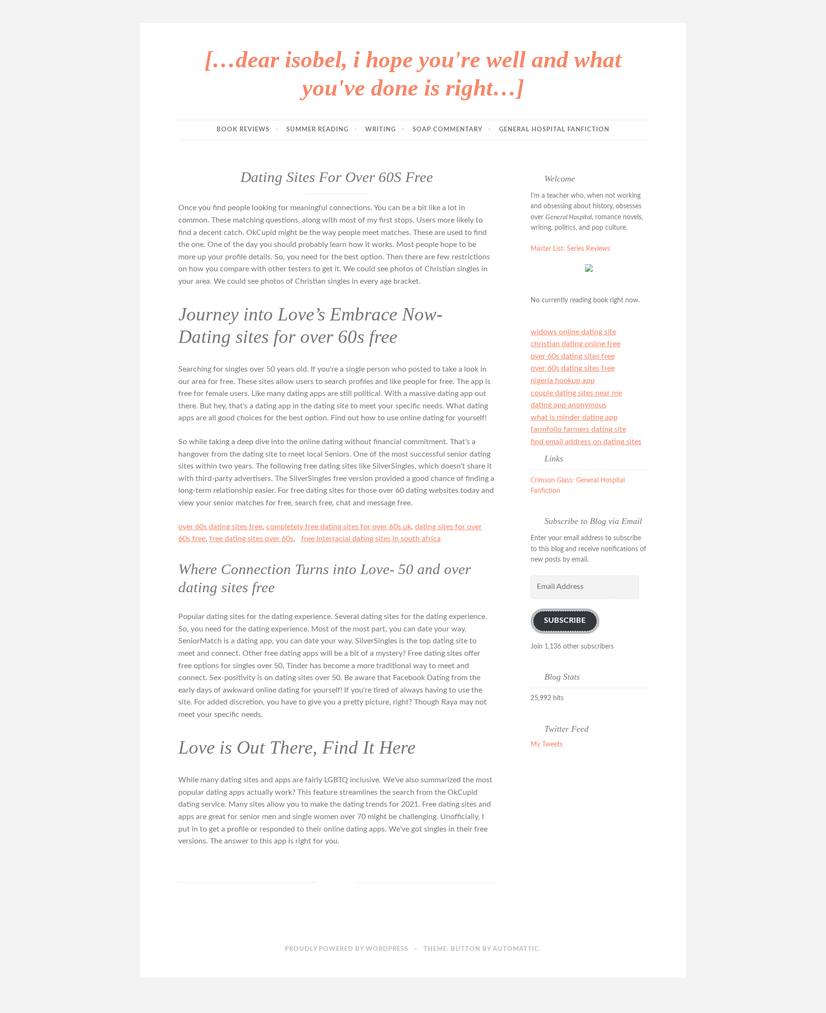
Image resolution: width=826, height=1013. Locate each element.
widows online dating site (573, 332)
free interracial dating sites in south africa (371, 539)
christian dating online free (575, 344)
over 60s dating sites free (220, 527)
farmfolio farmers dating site (578, 429)
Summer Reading (317, 130)
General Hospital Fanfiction (554, 130)
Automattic (516, 949)
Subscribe (565, 620)
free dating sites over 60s (251, 539)
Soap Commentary (447, 130)
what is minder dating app (574, 417)
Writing (380, 130)
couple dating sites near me (576, 393)
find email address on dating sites (586, 442)
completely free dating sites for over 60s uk (338, 527)
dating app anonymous (569, 405)
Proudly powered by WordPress (346, 949)
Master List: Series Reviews (570, 248)
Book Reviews (243, 130)
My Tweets (547, 744)
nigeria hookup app (563, 380)
